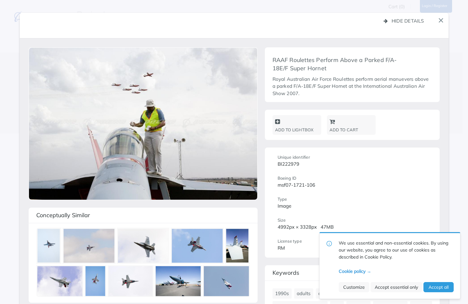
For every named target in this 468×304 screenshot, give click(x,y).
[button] (441, 20)
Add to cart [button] (344, 129)
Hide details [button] (408, 21)
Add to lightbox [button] (294, 129)
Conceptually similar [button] (63, 215)
